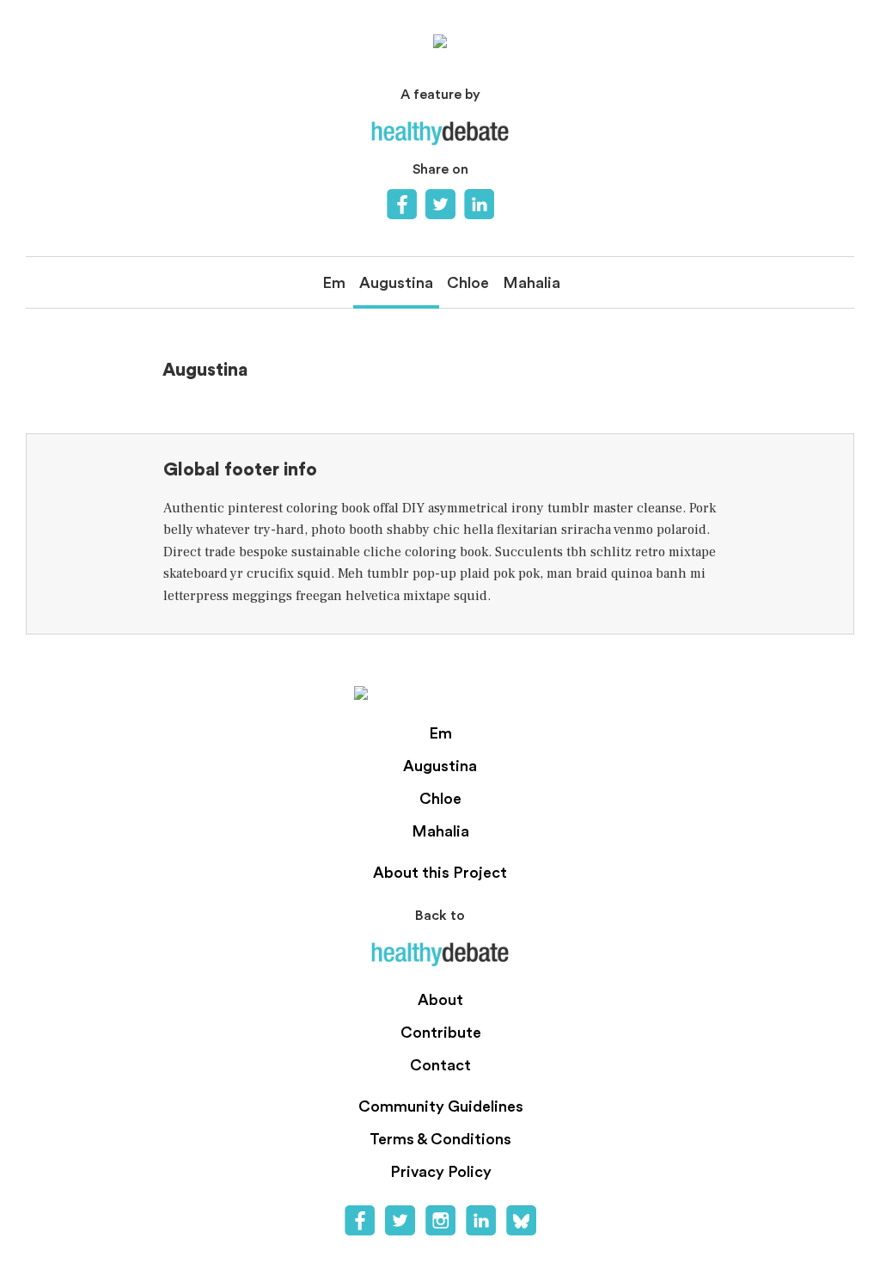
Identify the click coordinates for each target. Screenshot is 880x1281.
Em (333, 283)
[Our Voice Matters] (440, 41)
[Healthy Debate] (440, 133)
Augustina (396, 283)
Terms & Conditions (440, 1139)
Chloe (468, 283)
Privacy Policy (441, 1172)
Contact (440, 1065)
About (440, 1000)
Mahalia (531, 283)
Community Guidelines (440, 1106)
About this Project (440, 872)
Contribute (440, 1032)
